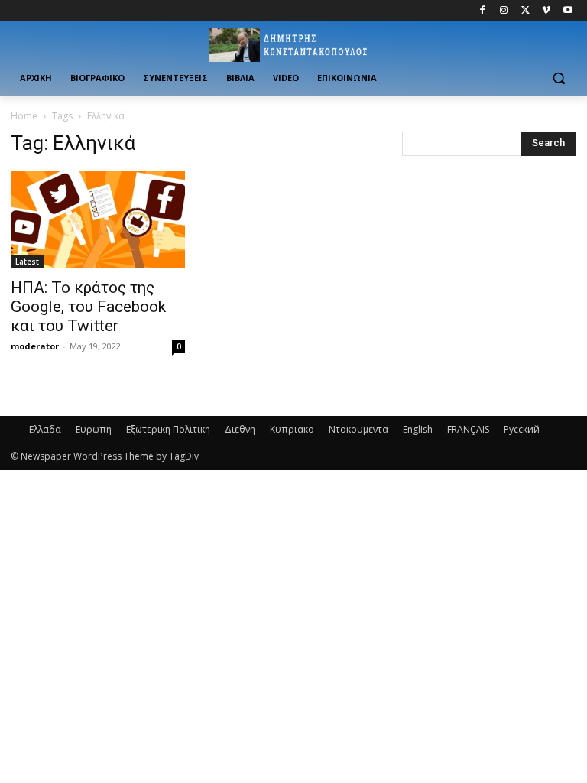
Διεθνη (240, 429)
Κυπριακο (292, 429)
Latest (27, 261)
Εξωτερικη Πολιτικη (168, 429)
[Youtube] (567, 11)
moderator (35, 346)
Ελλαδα (45, 429)
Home (24, 115)
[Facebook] (482, 11)
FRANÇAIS (468, 429)
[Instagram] (504, 11)
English (418, 429)
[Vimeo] (546, 11)
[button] (558, 78)
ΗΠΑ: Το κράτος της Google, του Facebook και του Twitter (88, 306)
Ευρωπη (94, 429)
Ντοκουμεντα (358, 429)
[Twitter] (525, 11)
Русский (522, 429)
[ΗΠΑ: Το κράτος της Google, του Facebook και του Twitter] (98, 219)
